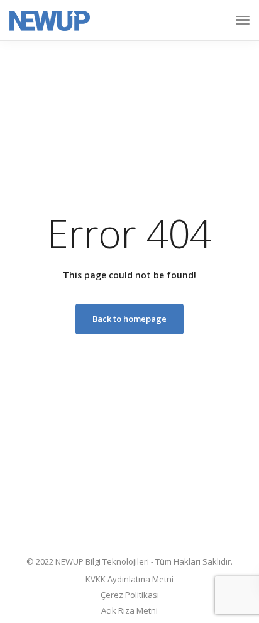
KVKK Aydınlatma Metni (129, 579)
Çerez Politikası (130, 594)
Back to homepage (129, 318)
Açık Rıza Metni (129, 610)
